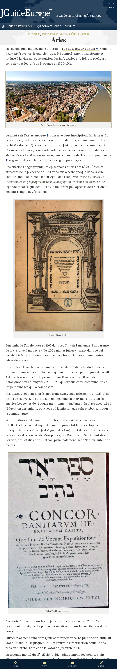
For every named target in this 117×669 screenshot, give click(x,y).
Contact (70, 26)
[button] (15, 664)
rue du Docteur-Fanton (79, 48)
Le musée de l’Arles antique (25, 135)
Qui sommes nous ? (49, 26)
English (111, 3)
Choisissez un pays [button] (20, 26)
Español (111, 7)
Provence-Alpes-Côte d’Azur (65, 34)
